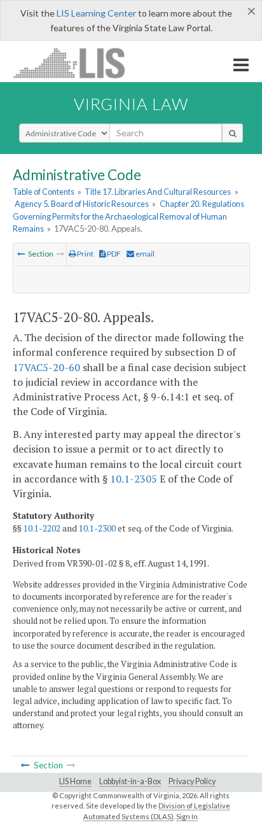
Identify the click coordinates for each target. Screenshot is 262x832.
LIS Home (75, 781)
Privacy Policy (192, 781)
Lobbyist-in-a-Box (130, 781)
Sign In (187, 816)
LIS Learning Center (96, 13)
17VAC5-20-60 (46, 367)
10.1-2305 (133, 479)
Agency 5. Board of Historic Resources (82, 204)
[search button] (232, 133)
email (144, 253)
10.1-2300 (97, 528)
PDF (113, 253)
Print (84, 253)
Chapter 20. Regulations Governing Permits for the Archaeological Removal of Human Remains (128, 216)
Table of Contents (43, 192)
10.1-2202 (42, 528)
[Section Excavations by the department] (21, 253)
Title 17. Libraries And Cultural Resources (158, 192)
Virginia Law (131, 103)
